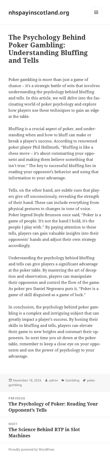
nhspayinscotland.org (38, 12)
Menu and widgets (96, 17)
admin (53, 380)
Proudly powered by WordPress (31, 449)
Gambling (72, 380)
